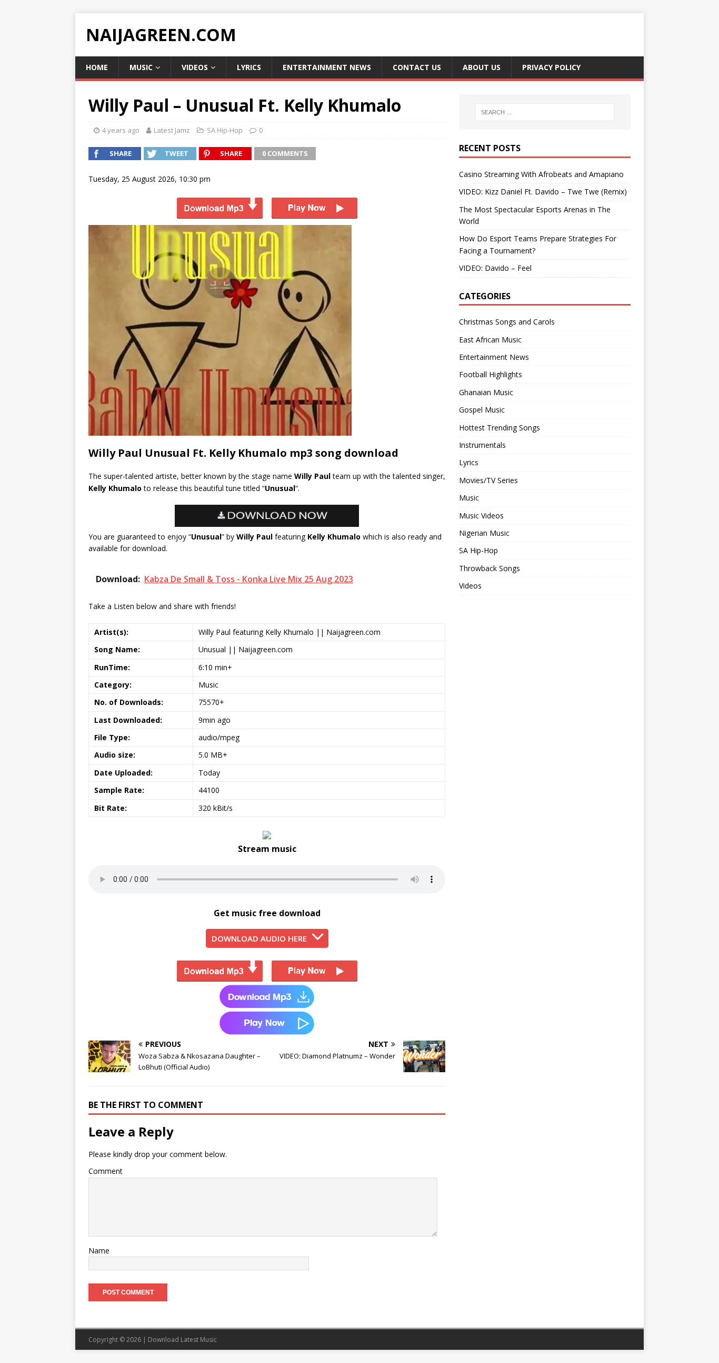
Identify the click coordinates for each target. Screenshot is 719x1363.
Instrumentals (482, 445)
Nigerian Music (484, 533)
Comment (105, 1171)
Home (97, 67)
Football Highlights (490, 374)
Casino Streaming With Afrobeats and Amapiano (541, 174)
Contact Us (417, 67)
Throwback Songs (489, 568)
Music (141, 67)
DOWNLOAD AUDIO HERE (259, 938)
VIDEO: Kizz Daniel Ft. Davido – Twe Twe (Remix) (543, 192)
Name (98, 1251)
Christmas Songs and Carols (507, 322)
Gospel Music (482, 410)
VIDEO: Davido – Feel (495, 268)
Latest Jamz (172, 130)
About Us (482, 67)
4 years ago (120, 130)
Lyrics (249, 67)
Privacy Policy (551, 67)
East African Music (490, 340)
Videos (195, 67)
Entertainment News (327, 67)
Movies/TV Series (488, 480)
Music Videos (481, 516)
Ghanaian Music (486, 392)
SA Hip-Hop (225, 130)
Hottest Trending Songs (499, 428)
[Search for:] (544, 112)
